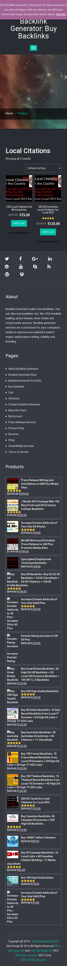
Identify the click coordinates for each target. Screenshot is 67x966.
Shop (11, 440)
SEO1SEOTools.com (33, 960)
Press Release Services (22, 422)
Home (9, 113)
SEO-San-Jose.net (26, 955)
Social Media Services (21, 445)
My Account (15, 416)
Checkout (14, 398)
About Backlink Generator (23, 368)
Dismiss (61, 14)
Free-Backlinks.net (41, 950)
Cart (10, 392)
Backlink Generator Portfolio (24, 380)
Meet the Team (17, 410)
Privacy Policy (16, 428)
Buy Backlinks (16, 386)
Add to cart (19, 223)
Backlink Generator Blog (22, 374)
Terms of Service (18, 451)
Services (13, 434)
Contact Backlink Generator (24, 404)
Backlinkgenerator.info (45, 941)
